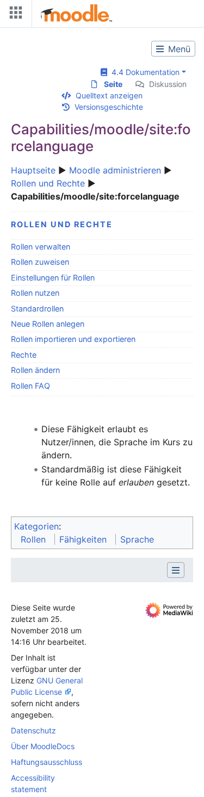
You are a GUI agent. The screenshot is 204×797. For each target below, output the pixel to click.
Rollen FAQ (30, 385)
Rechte (23, 354)
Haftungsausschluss (46, 762)
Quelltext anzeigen (109, 95)
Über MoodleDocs (43, 746)
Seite (113, 84)
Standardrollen (37, 308)
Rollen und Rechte (48, 183)
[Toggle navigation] (13, 15)
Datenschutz (33, 730)
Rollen (33, 539)
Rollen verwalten (40, 246)
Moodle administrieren (115, 170)
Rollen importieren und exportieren (73, 339)
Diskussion (168, 84)
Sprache (137, 539)
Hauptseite (33, 170)
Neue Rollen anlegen (47, 323)
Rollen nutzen (35, 292)
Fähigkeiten (83, 539)
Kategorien (36, 526)
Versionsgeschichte (109, 106)
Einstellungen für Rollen (53, 277)
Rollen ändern (35, 370)
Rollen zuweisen (40, 261)
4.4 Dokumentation (143, 72)
